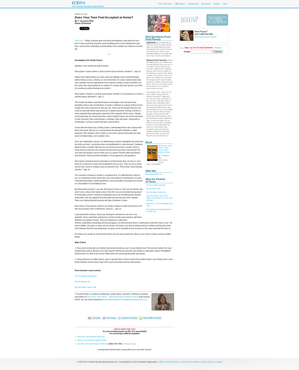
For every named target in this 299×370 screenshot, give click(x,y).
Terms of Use (208, 362)
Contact (219, 362)
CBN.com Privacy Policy (169, 362)
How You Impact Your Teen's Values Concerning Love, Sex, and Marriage (159, 198)
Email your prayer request (205, 37)
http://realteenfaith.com (137, 300)
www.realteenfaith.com (153, 174)
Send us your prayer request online (92, 340)
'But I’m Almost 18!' (153, 189)
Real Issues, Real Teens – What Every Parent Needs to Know (112, 297)
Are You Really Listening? (156, 185)
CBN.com (79, 41)
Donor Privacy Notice (191, 362)
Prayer (217, 3)
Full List (218, 48)
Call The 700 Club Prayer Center (91, 344)
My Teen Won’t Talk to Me (156, 192)
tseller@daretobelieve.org (114, 300)
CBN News (179, 3)
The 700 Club (165, 3)
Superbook (193, 3)
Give (225, 3)
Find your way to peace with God (91, 337)
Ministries (206, 3)
